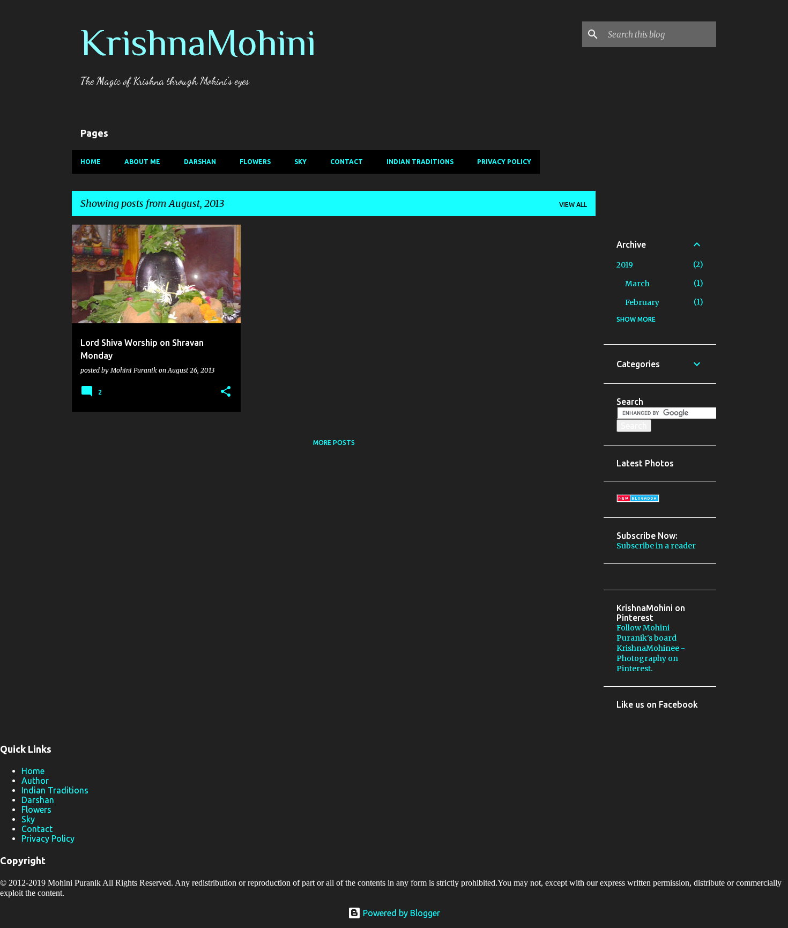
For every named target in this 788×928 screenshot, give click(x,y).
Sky (300, 161)
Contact (346, 161)
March (637, 283)
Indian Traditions (420, 161)
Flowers (255, 161)
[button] (225, 392)
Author (35, 780)
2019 (624, 265)
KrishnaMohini (198, 42)
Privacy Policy (504, 161)
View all (573, 204)
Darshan (200, 161)
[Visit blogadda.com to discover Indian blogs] (637, 499)
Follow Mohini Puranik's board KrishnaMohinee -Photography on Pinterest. (650, 648)
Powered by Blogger (400, 913)
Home (90, 161)
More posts (334, 442)
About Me (142, 161)
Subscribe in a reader (656, 546)
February (642, 302)
